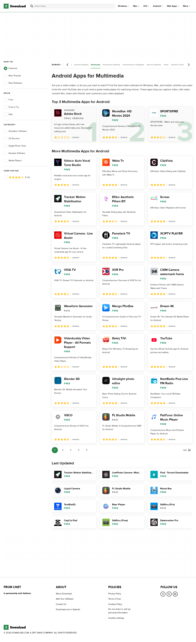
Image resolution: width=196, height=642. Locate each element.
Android (157, 6)
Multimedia (95, 65)
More (185, 6)
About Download (64, 593)
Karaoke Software (17, 153)
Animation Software (18, 131)
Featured (13, 68)
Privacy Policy (114, 593)
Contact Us (61, 604)
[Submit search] (31, 6)
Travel (166, 65)
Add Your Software (65, 599)
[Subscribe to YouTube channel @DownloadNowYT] (175, 594)
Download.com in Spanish (68, 609)
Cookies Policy (115, 604)
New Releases (15, 83)
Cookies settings (116, 618)
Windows (122, 6)
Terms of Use (114, 599)
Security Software (154, 65)
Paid (11, 114)
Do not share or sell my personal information (119, 611)
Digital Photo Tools (17, 146)
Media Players (15, 160)
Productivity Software (111, 65)
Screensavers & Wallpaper (133, 65)
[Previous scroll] (67, 64)
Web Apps (172, 6)
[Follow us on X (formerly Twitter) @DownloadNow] (169, 594)
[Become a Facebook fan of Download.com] (162, 594)
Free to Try (14, 107)
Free (11, 99)
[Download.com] (15, 6)
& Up (27, 177)
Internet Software (81, 65)
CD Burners (14, 138)
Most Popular (15, 75)
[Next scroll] (188, 64)
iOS (145, 6)
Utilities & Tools (177, 65)
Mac (135, 6)
